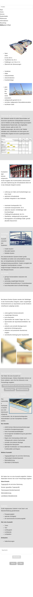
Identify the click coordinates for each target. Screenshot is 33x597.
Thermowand (5, 490)
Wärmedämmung (10, 460)
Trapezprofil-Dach (10, 456)
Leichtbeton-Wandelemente (9, 496)
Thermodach (8, 458)
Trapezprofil (4, 484)
